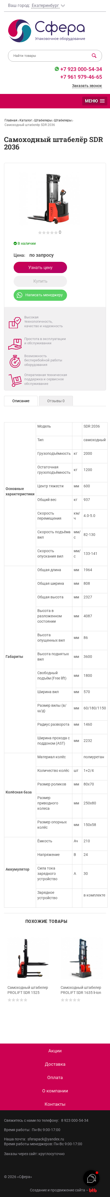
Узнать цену (40, 267)
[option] (28, 979)
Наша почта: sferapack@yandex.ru (34, 1139)
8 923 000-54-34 (74, 1120)
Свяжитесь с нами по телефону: (32, 1120)
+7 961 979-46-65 (81, 77)
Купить (40, 281)
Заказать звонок (87, 86)
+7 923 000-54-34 (80, 69)
